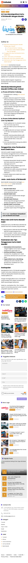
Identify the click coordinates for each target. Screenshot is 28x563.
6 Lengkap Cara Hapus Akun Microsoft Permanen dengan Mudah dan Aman (15, 494)
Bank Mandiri (4, 65)
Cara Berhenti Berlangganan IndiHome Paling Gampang (5, 317)
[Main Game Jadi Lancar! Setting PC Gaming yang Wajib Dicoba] (7, 328)
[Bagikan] (25, 19)
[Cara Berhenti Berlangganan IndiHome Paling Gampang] (7, 311)
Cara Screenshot (7, 541)
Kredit (2, 529)
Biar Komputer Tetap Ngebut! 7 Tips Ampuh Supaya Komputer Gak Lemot (7, 352)
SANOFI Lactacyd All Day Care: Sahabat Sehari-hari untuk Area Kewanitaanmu (16, 488)
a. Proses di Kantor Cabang (14, 48)
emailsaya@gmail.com (9, 516)
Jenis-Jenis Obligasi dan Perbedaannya (14, 477)
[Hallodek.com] (6, 2)
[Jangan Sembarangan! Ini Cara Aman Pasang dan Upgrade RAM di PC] (21, 312)
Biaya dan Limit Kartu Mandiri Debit (13, 58)
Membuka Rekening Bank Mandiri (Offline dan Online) (13, 45)
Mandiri (3, 11)
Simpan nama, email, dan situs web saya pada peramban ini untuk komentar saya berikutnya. (13, 387)
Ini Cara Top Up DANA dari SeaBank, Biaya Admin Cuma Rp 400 (16, 483)
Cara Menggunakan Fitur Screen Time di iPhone (20, 351)
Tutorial (7, 11)
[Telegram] (23, 301)
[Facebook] (17, 301)
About (2, 555)
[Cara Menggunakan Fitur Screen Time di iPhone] (21, 343)
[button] (21, 2)
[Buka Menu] (23, 2)
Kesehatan (4, 531)
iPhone (4, 539)
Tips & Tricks (4, 313)
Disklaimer (9, 555)
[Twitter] (20, 301)
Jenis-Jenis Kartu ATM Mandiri (12, 56)
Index (15, 555)
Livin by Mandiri (18, 292)
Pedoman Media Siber (16, 556)
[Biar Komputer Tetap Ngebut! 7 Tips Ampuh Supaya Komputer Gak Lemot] (7, 344)
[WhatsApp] (25, 301)
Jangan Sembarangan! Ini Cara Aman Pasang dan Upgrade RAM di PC (21, 320)
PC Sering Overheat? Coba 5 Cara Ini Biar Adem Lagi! (20, 335)
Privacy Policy (4, 556)
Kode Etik (21, 555)
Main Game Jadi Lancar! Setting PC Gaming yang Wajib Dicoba (6, 336)
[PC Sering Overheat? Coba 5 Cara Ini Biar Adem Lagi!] (21, 327)
